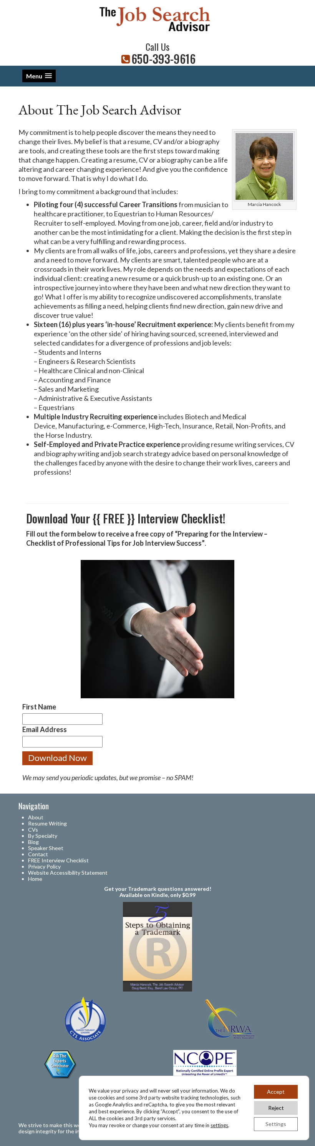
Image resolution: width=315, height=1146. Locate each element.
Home (35, 878)
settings (219, 1125)
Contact (38, 854)
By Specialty (42, 835)
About (35, 817)
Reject (276, 1107)
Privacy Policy (44, 866)
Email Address (44, 729)
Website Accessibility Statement (68, 872)
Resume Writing (47, 823)
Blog (33, 842)
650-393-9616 (163, 58)
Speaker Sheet (45, 848)
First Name (39, 707)
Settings (275, 1124)
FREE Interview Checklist (58, 860)
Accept (276, 1091)
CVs (33, 829)
